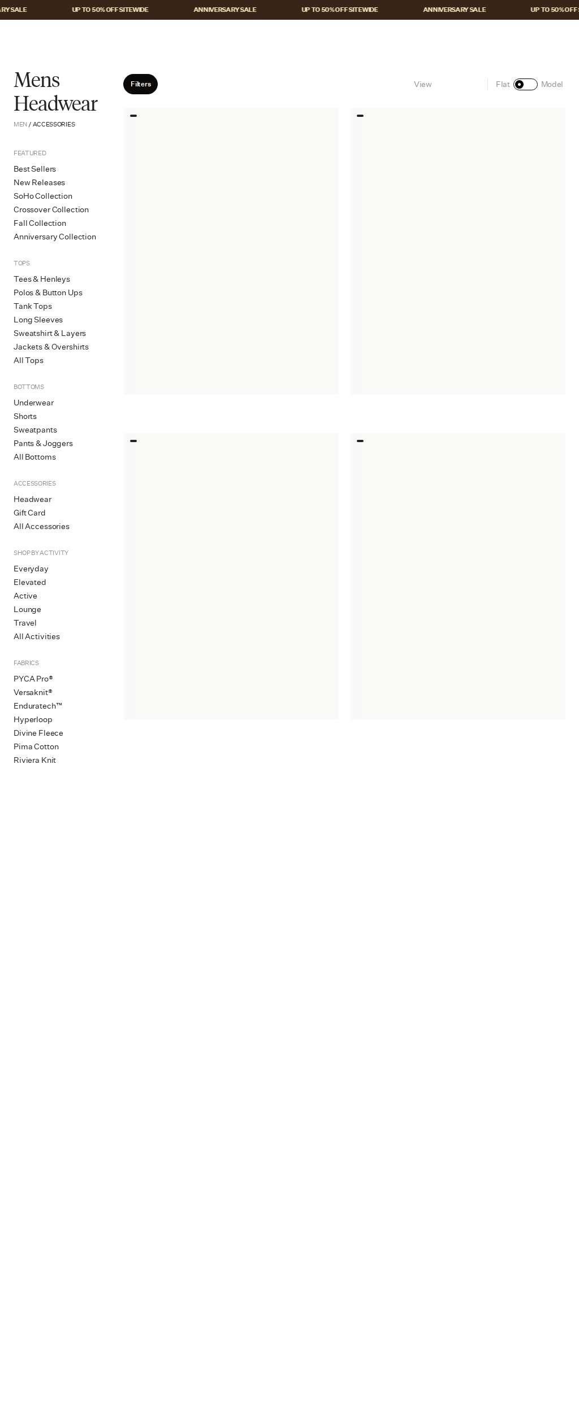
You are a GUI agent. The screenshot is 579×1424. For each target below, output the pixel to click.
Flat (503, 84)
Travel (25, 622)
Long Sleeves (38, 319)
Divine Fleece (38, 732)
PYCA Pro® (33, 678)
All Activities (37, 636)
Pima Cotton (36, 746)
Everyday (31, 568)
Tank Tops (33, 306)
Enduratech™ (38, 705)
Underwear (34, 402)
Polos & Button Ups (48, 292)
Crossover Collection (51, 209)
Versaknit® (33, 692)
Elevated (30, 582)
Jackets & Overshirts (51, 346)
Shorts (25, 416)
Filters (140, 84)
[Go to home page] (289, 38)
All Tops (29, 360)
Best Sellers (35, 168)
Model (552, 84)
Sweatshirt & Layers (50, 333)
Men (20, 124)
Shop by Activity (41, 553)
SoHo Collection (43, 195)
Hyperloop (33, 719)
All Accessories (42, 526)
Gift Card (30, 512)
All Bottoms (34, 456)
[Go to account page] (513, 38)
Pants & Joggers (43, 443)
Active (25, 595)
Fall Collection (40, 223)
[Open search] (489, 38)
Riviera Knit (35, 760)
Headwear (32, 499)
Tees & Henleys (42, 278)
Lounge (27, 609)
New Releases (39, 182)
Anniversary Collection (55, 236)
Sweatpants (35, 429)
